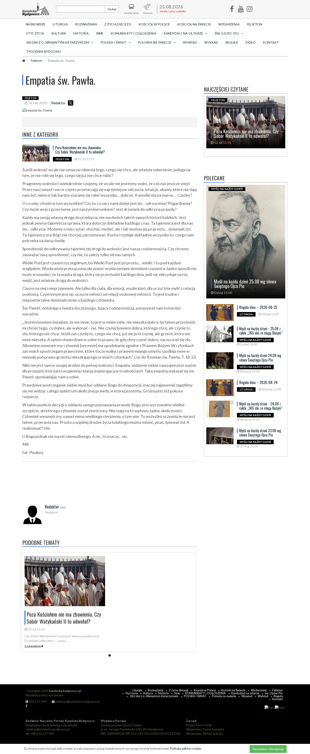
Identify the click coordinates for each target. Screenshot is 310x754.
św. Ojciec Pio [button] (227, 33)
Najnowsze (35, 24)
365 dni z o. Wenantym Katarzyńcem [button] (57, 42)
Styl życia (35, 33)
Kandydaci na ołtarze (245, 693)
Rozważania (86, 24)
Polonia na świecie (224, 696)
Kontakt (271, 42)
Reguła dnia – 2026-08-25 (258, 307)
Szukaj (111, 9)
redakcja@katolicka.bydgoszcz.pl (77, 701)
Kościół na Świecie (194, 24)
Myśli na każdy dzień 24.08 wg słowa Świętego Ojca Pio (260, 357)
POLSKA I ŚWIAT (195, 696)
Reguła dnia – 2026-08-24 (258, 382)
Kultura (58, 33)
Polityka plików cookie (185, 748)
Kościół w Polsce (154, 24)
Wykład (211, 42)
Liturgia (60, 24)
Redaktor (58, 103)
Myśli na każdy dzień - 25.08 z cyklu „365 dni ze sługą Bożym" (260, 331)
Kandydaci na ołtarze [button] (183, 33)
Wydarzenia (229, 24)
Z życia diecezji (117, 24)
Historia (81, 33)
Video (250, 42)
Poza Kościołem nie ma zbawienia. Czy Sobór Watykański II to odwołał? (80, 150)
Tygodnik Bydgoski (43, 51)
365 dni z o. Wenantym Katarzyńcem (154, 696)
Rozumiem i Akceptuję (268, 749)
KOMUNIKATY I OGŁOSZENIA (133, 33)
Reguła (231, 42)
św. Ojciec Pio (274, 693)
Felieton (254, 24)
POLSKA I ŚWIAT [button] (113, 42)
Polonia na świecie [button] (154, 42)
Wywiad (190, 42)
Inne (99, 33)
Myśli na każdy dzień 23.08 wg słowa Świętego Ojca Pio (260, 433)
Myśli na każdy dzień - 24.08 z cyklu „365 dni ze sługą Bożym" (260, 406)
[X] (70, 103)
